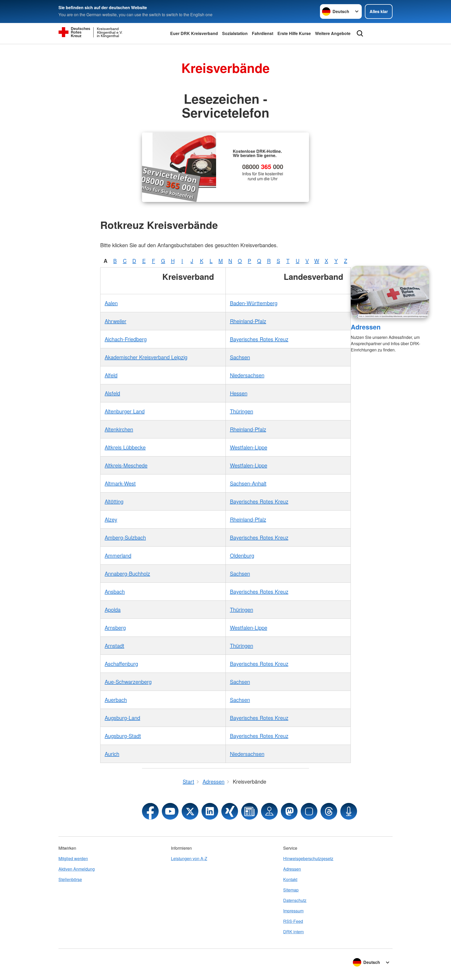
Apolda (113, 609)
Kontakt (290, 879)
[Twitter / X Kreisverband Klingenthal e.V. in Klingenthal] (190, 811)
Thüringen (241, 411)
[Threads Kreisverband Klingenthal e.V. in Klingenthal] (329, 811)
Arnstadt (114, 645)
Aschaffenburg (121, 663)
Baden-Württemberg (253, 303)
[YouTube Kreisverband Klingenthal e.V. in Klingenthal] (170, 811)
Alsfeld (112, 393)
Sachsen (240, 357)
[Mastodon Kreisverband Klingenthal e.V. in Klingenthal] (289, 811)
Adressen (366, 327)
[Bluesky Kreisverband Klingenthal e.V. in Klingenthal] (309, 811)
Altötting (114, 501)
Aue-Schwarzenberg (128, 681)
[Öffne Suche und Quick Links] (360, 33)
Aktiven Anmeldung (76, 869)
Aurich (112, 753)
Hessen (238, 393)
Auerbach (116, 699)
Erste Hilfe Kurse (294, 33)
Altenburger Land (125, 411)
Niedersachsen (247, 375)
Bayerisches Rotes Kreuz (259, 339)
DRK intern (293, 932)
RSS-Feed (293, 921)
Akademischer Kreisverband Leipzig (146, 357)
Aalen (111, 303)
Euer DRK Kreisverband (194, 33)
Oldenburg (242, 555)
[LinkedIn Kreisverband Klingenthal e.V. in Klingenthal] (209, 811)
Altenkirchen (119, 429)
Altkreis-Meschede (126, 465)
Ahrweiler (115, 321)
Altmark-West (120, 483)
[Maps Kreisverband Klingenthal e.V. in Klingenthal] (269, 811)
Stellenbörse (70, 879)
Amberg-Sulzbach (125, 537)
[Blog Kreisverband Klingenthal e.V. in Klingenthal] (249, 811)
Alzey (111, 519)
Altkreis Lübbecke (125, 447)
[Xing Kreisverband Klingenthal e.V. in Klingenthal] (229, 811)
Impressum (293, 911)
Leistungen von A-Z (189, 858)
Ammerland (118, 555)
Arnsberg (115, 627)
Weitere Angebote (333, 33)
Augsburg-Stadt (123, 735)
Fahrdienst (262, 33)
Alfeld (111, 375)
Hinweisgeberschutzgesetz (308, 858)
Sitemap (291, 890)
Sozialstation (235, 33)
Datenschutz (294, 900)
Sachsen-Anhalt (248, 483)
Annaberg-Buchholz (127, 573)
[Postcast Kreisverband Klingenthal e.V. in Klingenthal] (348, 811)
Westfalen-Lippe (248, 447)
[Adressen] (390, 292)
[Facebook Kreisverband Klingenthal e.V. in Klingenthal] (150, 811)
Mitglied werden (73, 858)
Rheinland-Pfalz (248, 321)
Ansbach (115, 591)
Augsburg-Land (122, 717)
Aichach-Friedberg (126, 339)
